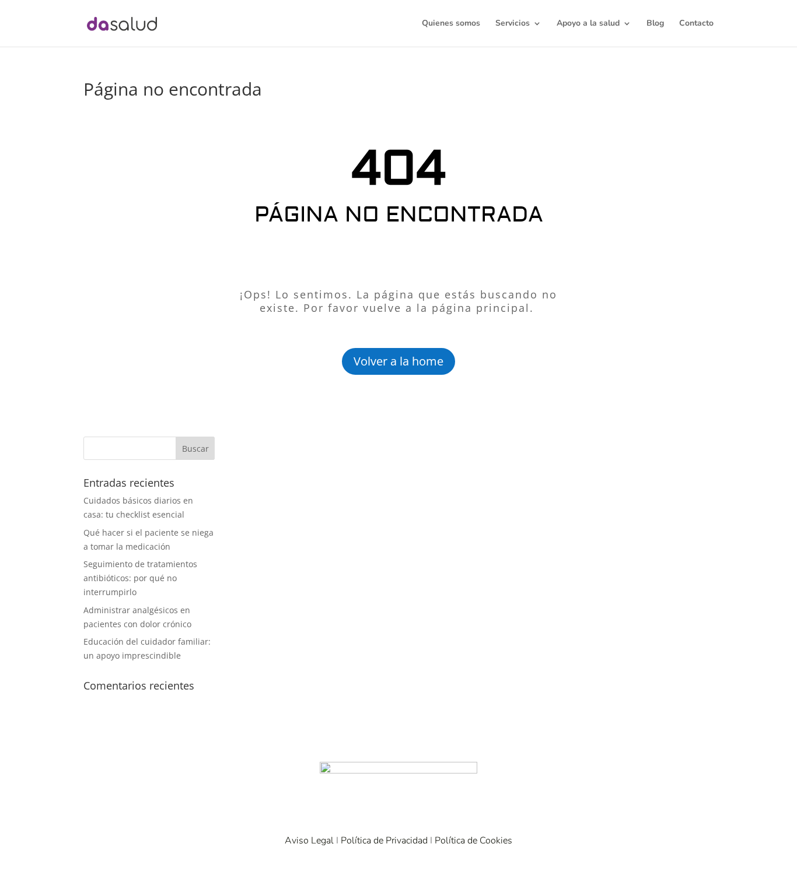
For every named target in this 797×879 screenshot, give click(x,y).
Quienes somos (451, 24)
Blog (655, 24)
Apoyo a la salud (588, 24)
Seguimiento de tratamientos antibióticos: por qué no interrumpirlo (140, 577)
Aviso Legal (309, 840)
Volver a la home (398, 361)
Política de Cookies (473, 840)
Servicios (512, 24)
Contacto (696, 24)
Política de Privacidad (384, 840)
